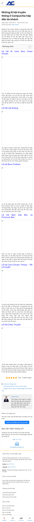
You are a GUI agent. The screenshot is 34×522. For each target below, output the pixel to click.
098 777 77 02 (17, 439)
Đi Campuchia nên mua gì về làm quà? (15, 386)
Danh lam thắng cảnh (10, 384)
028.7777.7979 (11, 467)
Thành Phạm (14, 396)
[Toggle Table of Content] (29, 46)
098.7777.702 (10, 464)
